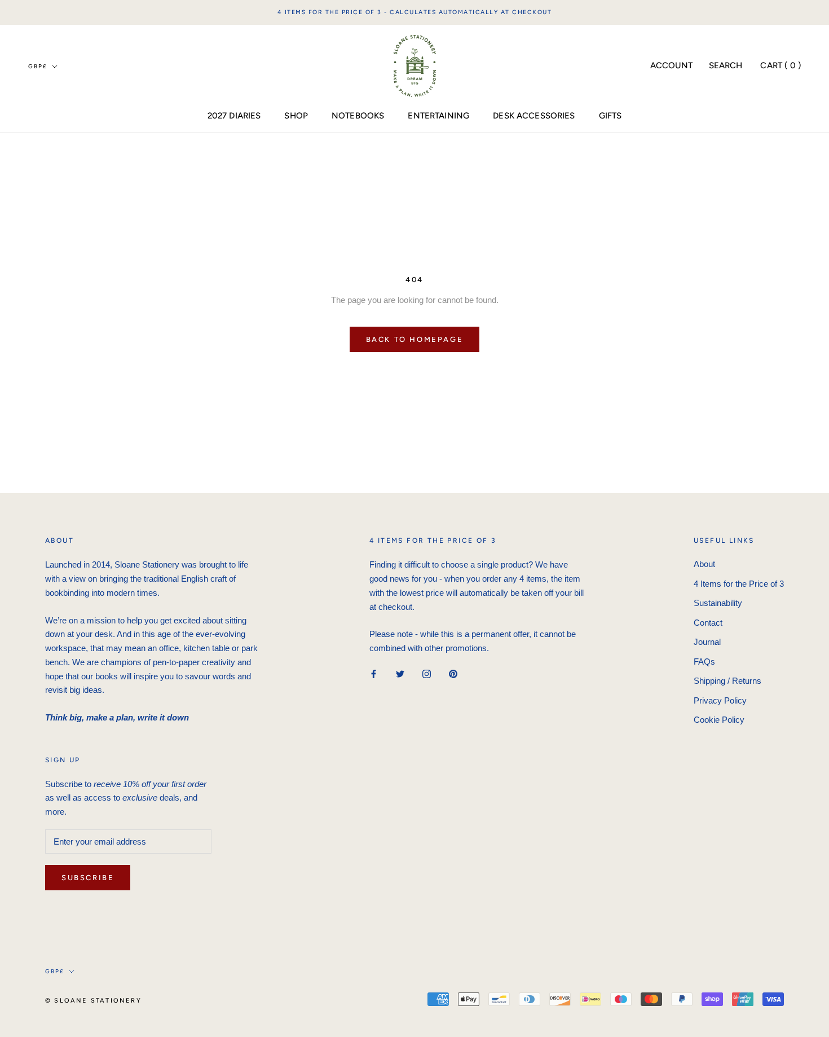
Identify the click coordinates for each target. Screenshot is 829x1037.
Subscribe (87, 877)
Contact (708, 622)
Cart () (780, 65)
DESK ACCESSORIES (534, 116)
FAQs (704, 661)
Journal (707, 642)
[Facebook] (373, 674)
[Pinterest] (453, 674)
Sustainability (718, 603)
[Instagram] (426, 674)
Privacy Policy (720, 700)
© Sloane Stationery (93, 1000)
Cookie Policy (719, 719)
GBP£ (37, 66)
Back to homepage (415, 339)
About (704, 564)
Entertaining (438, 116)
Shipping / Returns (727, 681)
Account (671, 65)
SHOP (296, 116)
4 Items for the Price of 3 (739, 583)
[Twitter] (400, 674)
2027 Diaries (234, 116)
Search (726, 65)
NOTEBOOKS (358, 116)
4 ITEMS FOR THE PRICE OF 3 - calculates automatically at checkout (414, 12)
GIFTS (610, 116)
